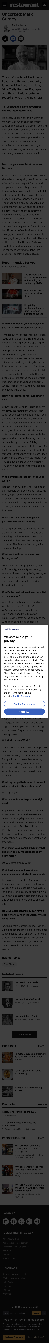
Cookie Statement (22, 696)
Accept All (24, 711)
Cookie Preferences (24, 704)
